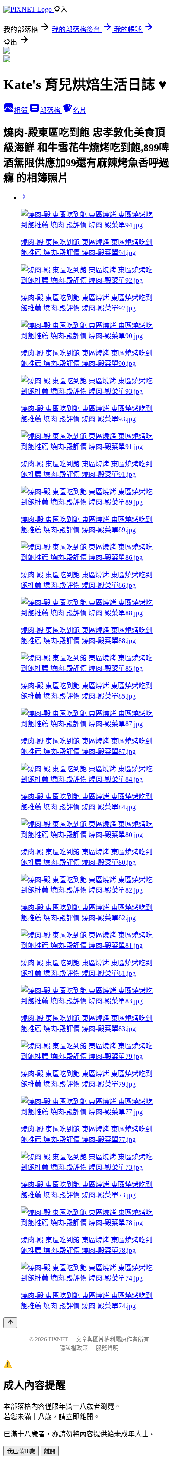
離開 (49, 1451)
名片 (79, 110)
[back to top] (10, 1322)
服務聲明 (107, 1348)
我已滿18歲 (21, 1451)
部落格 (51, 110)
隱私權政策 (74, 1348)
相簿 (21, 110)
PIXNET (58, 1339)
